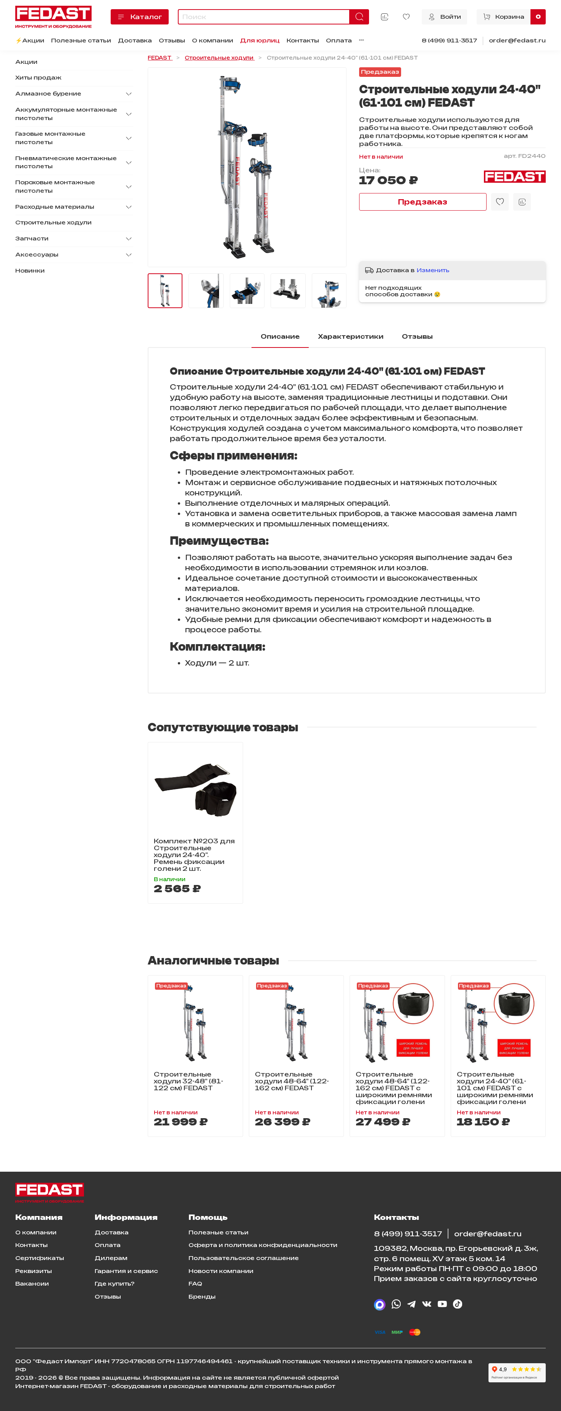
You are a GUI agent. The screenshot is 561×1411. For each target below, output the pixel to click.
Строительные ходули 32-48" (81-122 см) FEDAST (188, 1081)
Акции (26, 61)
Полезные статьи (81, 40)
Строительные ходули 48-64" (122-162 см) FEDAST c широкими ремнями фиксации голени (394, 1088)
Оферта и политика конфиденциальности (263, 1245)
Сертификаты (39, 1258)
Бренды (202, 1296)
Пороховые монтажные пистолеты (55, 186)
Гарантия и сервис (126, 1271)
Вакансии (32, 1283)
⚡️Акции (29, 40)
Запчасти (31, 238)
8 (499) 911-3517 (449, 40)
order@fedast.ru (517, 40)
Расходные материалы (54, 206)
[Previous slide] (160, 167)
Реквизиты (33, 1271)
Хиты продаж (38, 78)
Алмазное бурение (48, 93)
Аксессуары (36, 254)
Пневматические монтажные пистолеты (66, 162)
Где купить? (114, 1283)
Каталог (146, 17)
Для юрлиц (260, 40)
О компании (212, 40)
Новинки (30, 270)
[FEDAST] (515, 176)
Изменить (433, 270)
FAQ (195, 1283)
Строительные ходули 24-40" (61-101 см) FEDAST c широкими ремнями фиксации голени (495, 1088)
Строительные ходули (53, 222)
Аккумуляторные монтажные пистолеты (66, 114)
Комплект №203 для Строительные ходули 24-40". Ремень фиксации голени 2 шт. (194, 854)
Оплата (339, 40)
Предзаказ (422, 202)
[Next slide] (335, 167)
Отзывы (172, 40)
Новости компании (221, 1271)
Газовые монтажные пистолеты (50, 138)
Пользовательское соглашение (244, 1258)
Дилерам (111, 1258)
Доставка (135, 40)
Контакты (303, 40)
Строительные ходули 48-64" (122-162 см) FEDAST (292, 1081)
